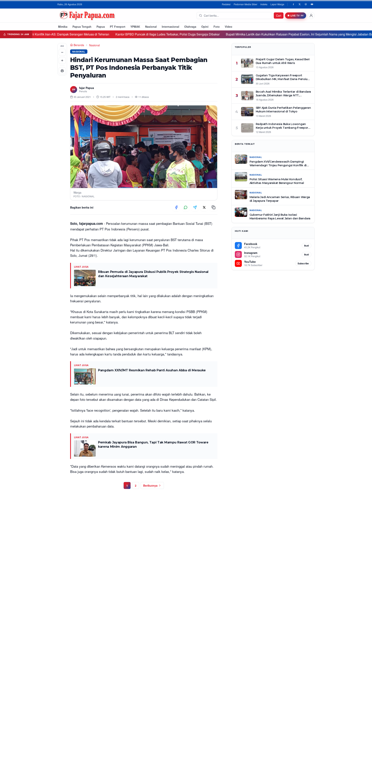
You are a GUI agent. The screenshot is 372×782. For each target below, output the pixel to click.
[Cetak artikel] (62, 70)
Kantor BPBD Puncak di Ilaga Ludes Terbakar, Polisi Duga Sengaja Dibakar (138, 34)
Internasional (170, 26)
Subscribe (303, 263)
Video (228, 26)
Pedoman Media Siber (245, 4)
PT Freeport (117, 26)
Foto (217, 26)
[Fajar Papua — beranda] (87, 15)
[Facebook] (293, 4)
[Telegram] (195, 207)
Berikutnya (150, 485)
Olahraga (190, 26)
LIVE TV (295, 15)
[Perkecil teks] (62, 52)
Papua (100, 26)
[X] (299, 4)
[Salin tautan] (213, 207)
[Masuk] (311, 15)
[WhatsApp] (185, 207)
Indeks (263, 4)
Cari (278, 15)
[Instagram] (305, 4)
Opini (204, 26)
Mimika (62, 26)
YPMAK (135, 26)
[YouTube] (312, 4)
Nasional (151, 26)
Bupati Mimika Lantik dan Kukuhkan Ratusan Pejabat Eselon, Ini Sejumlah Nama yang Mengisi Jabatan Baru (271, 34)
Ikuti (306, 245)
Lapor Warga (277, 4)
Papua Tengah (81, 26)
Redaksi (226, 4)
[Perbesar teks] (62, 60)
